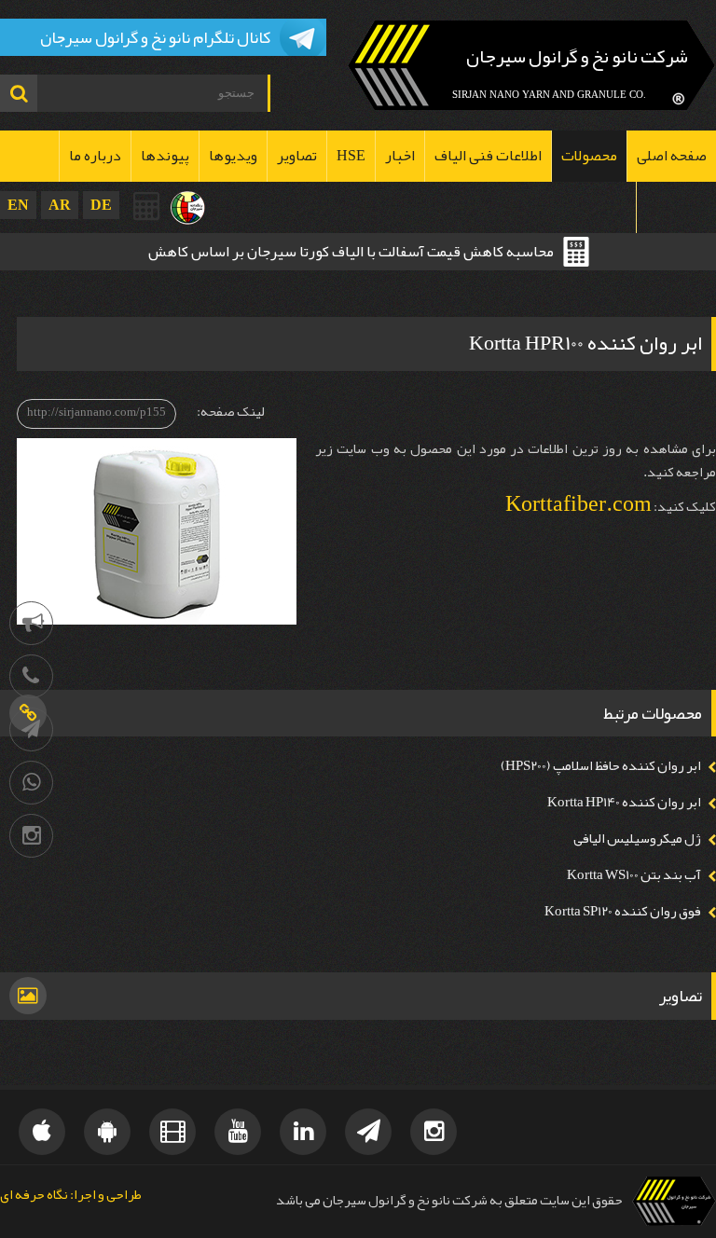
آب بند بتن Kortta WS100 (634, 874)
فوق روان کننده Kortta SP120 (622, 911)
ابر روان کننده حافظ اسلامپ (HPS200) (601, 765)
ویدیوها (233, 156)
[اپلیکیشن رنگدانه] (107, 1131)
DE (101, 205)
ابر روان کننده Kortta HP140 (624, 802)
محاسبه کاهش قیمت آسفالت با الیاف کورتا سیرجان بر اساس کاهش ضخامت (351, 253)
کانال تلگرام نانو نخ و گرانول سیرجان (155, 37)
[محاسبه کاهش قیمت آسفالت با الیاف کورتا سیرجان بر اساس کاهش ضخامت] (147, 206)
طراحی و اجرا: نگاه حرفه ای (71, 1195)
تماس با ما (676, 207)
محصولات (589, 156)
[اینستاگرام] (31, 836)
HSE (351, 156)
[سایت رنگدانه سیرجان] (188, 208)
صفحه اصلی (672, 156)
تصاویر (297, 156)
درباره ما (95, 156)
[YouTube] (237, 1131)
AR (59, 205)
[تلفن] (31, 676)
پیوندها (165, 156)
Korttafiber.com (578, 503)
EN (18, 205)
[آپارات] (172, 1131)
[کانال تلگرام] (31, 729)
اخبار (400, 156)
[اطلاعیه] (31, 623)
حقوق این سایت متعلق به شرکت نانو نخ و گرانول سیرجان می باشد (449, 1200)
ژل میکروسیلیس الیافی (637, 838)
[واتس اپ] (31, 783)
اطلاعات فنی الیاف (488, 156)
